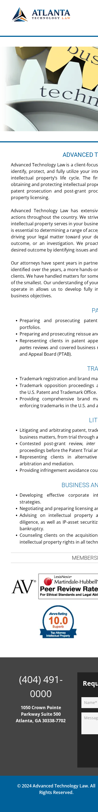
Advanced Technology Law (60, 786)
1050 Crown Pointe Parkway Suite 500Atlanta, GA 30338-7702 (41, 714)
